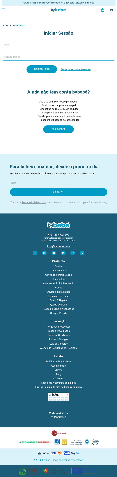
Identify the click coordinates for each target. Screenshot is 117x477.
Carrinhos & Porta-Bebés (58, 274)
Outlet (58, 287)
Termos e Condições (59, 335)
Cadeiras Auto (58, 270)
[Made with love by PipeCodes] (58, 415)
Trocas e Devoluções (58, 331)
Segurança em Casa (58, 296)
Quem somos (58, 365)
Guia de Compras (59, 343)
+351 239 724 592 (58, 234)
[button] (58, 471)
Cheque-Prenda (58, 313)
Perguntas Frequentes (58, 326)
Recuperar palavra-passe (76, 69)
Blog (58, 374)
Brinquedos (58, 279)
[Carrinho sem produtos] (103, 10)
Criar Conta (58, 129)
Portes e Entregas (58, 339)
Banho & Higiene (58, 300)
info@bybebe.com (58, 246)
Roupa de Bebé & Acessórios (58, 308)
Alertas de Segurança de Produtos (58, 348)
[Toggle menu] (4, 10)
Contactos (58, 378)
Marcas (58, 370)
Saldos (58, 266)
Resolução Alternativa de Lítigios (58, 382)
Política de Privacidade (34, 202)
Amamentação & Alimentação (58, 283)
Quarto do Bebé (58, 304)
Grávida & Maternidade (58, 291)
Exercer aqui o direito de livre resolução (58, 387)
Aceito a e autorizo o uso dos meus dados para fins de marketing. (59, 202)
